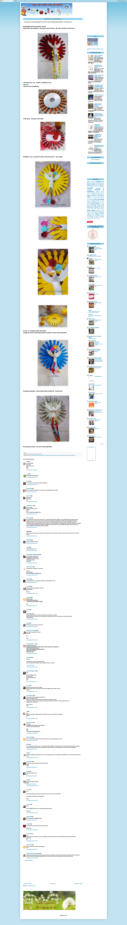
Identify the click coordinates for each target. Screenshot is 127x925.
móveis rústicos (97, 208)
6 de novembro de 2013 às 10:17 (31, 477)
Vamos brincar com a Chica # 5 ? (98, 403)
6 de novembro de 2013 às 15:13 (31, 536)
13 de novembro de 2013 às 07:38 (32, 812)
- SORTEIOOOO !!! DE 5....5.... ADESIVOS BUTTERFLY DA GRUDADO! (98, 66)
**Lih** (27, 789)
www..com (91, 447)
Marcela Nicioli (29, 488)
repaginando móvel (90, 214)
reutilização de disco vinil (91, 215)
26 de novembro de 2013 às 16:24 (32, 857)
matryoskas (89, 202)
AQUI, (27, 84)
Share (25, 452)
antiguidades (93, 184)
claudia (27, 547)
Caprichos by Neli (92, 392)
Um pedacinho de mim (92, 255)
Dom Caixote (91, 375)
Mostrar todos (102, 444)
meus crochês (95, 204)
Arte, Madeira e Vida (92, 418)
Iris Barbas (28, 804)
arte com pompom (99, 185)
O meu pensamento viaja (93, 301)
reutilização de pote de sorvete (92, 218)
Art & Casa (90, 258)
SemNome (98, 159)
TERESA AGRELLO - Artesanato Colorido (95, 410)
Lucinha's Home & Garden (93, 401)
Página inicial (53, 883)
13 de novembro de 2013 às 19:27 (31, 820)
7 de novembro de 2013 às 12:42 (31, 653)
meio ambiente (94, 202)
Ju (26, 711)
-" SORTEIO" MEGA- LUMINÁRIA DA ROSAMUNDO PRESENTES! (98, 125)
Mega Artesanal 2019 (98, 385)
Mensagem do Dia (97, 367)
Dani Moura (28, 495)
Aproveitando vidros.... (98, 276)
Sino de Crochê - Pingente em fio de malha (99, 412)
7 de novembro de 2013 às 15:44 (31, 691)
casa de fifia (28, 597)
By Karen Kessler (91, 384)
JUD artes (90, 267)
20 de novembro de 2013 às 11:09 (32, 849)
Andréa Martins (29, 761)
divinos (53, 455)
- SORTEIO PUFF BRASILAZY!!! (99, 95)
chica (27, 474)
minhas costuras (97, 205)
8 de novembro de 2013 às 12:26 (31, 740)
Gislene (27, 744)
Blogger (66, 915)
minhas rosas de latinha (94, 207)
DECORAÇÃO (98, 181)
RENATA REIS (28, 540)
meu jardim (99, 202)
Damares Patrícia (29, 722)
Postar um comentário (29, 860)
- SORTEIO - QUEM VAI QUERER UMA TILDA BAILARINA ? (98, 105)
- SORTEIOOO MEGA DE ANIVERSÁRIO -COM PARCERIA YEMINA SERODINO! (98, 136)
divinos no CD (67, 455)
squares (98, 218)
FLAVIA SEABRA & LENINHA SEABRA (32, 554)
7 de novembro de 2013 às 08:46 (32, 626)
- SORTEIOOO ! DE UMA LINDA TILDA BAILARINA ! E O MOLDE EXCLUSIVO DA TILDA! (98, 115)
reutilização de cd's (72, 455)
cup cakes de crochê (95, 197)
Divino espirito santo (48, 455)
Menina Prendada (29, 566)
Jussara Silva (28, 833)
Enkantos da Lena (92, 293)
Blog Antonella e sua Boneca (31, 784)
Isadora (27, 623)
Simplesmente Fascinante (93, 275)
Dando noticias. (97, 428)
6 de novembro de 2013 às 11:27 (31, 491)
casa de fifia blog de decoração (94, 327)
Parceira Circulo (101, 182)
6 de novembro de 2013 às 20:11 (31, 582)
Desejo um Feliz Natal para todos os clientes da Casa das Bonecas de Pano (99, 360)
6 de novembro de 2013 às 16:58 (31, 543)
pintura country (101, 210)
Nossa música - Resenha (98, 393)
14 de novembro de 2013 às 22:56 (32, 840)
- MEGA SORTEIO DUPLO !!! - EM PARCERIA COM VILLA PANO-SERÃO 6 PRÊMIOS (99, 86)
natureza (102, 208)
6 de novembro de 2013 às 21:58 (31, 593)
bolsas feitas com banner (94, 196)
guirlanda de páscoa (100, 200)
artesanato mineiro (100, 191)
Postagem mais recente (27, 883)
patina (97, 210)
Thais (27, 461)
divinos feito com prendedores (59, 455)
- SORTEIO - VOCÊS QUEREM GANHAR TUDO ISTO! (98, 76)
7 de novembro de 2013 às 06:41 (31, 605)
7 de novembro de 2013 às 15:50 (31, 707)
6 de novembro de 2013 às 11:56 (31, 501)
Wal (27, 753)
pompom (92, 213)
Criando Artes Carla (29, 505)
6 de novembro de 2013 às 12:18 (31, 514)
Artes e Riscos (28, 657)
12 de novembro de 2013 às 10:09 (32, 800)
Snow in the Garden (98, 437)
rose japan (28, 824)
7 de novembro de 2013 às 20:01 (31, 718)
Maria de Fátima (29, 737)
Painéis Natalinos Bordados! (97, 351)
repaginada (101, 213)
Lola (27, 780)
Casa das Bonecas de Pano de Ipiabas (32, 853)
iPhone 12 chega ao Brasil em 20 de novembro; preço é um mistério (94, 312)
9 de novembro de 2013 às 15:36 (31, 767)
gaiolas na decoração (91, 200)
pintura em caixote (90, 211)
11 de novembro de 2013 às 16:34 (31, 776)
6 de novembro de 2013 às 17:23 (31, 550)
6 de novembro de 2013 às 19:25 (31, 575)
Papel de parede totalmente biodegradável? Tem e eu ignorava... (99, 343)
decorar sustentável (92, 340)
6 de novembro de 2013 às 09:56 (31, 470)
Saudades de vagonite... (92, 338)
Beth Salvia (28, 579)
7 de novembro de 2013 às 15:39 (31, 681)
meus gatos (102, 203)
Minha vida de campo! (92, 246)
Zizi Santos (28, 586)
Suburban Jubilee (92, 436)
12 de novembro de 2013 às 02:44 (32, 785)
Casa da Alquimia (92, 284)
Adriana (27, 481)
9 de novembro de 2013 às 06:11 (31, 749)
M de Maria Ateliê (92, 319)
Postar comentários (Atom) (30, 885)
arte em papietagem (99, 186)
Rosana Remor (28, 816)
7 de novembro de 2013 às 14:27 (31, 667)
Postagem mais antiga (78, 883)
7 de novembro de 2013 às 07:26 (31, 619)
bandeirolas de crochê (96, 195)
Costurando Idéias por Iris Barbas (94, 349)
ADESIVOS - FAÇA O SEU (91, 181)
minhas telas (100, 207)
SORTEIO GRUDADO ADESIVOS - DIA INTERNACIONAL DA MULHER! (99, 146)
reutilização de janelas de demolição (96, 216)
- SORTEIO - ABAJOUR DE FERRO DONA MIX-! (98, 56)
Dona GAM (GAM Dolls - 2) (30, 644)
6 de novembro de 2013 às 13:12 (31, 527)
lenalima (27, 771)
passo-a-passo (91, 210)
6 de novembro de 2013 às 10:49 (31, 484)
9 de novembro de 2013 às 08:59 (32, 757)
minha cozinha (90, 205)
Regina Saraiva (29, 844)
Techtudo (90, 310)
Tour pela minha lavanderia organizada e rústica (98, 248)
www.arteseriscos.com (30, 665)
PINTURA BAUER (95, 182)
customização (91, 199)
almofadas (89, 184)
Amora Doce (91, 314)
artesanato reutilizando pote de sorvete (93, 192)
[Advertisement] (53, 872)
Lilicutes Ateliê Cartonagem (31, 630)
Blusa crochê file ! (98, 268)
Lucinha (27, 609)
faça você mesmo (99, 199)
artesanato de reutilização (95, 190)
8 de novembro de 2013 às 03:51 (31, 733)
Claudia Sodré (28, 518)
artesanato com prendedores (40, 455)
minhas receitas (94, 206)
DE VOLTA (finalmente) (98, 376)
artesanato (90, 188)
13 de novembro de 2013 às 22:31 (31, 829)
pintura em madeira (97, 211)
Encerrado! (96, 294)
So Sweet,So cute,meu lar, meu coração (95, 366)
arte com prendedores (31, 455)
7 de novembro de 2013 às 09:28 (32, 640)
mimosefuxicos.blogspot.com (31, 671)
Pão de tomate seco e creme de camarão (95, 256)
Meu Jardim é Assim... (92, 427)
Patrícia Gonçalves (29, 695)
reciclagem (96, 213)
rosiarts (27, 685)
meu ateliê (102, 202)
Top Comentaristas (93, 159)
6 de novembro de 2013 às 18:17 (31, 562)
